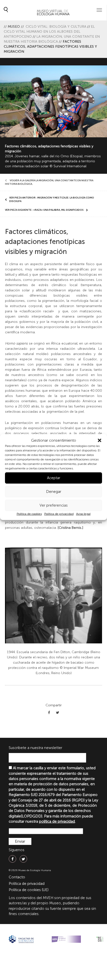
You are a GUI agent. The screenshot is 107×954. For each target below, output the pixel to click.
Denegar (53, 491)
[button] (99, 440)
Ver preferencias (54, 505)
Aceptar (53, 478)
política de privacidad (57, 821)
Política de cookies (29, 514)
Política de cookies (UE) (29, 890)
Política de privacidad (59, 514)
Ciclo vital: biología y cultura (56, 26)
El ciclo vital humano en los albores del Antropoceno (49, 31)
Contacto (17, 877)
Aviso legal (83, 514)
